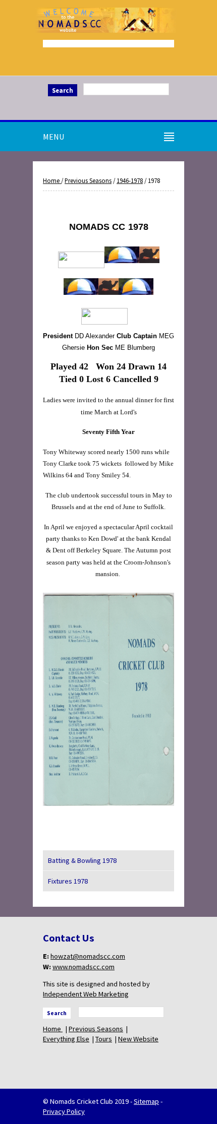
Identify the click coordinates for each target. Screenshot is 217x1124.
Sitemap (146, 1101)
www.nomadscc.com (83, 966)
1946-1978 (130, 180)
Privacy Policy (64, 1111)
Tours (103, 1038)
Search (62, 90)
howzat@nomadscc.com (87, 956)
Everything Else (66, 1038)
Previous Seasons (88, 180)
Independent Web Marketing (86, 993)
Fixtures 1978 (68, 881)
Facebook (108, 107)
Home (52, 180)
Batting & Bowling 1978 (82, 860)
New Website (138, 1038)
